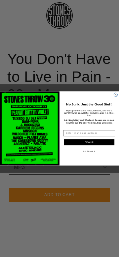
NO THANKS (89, 151)
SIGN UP (89, 142)
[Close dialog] (115, 95)
